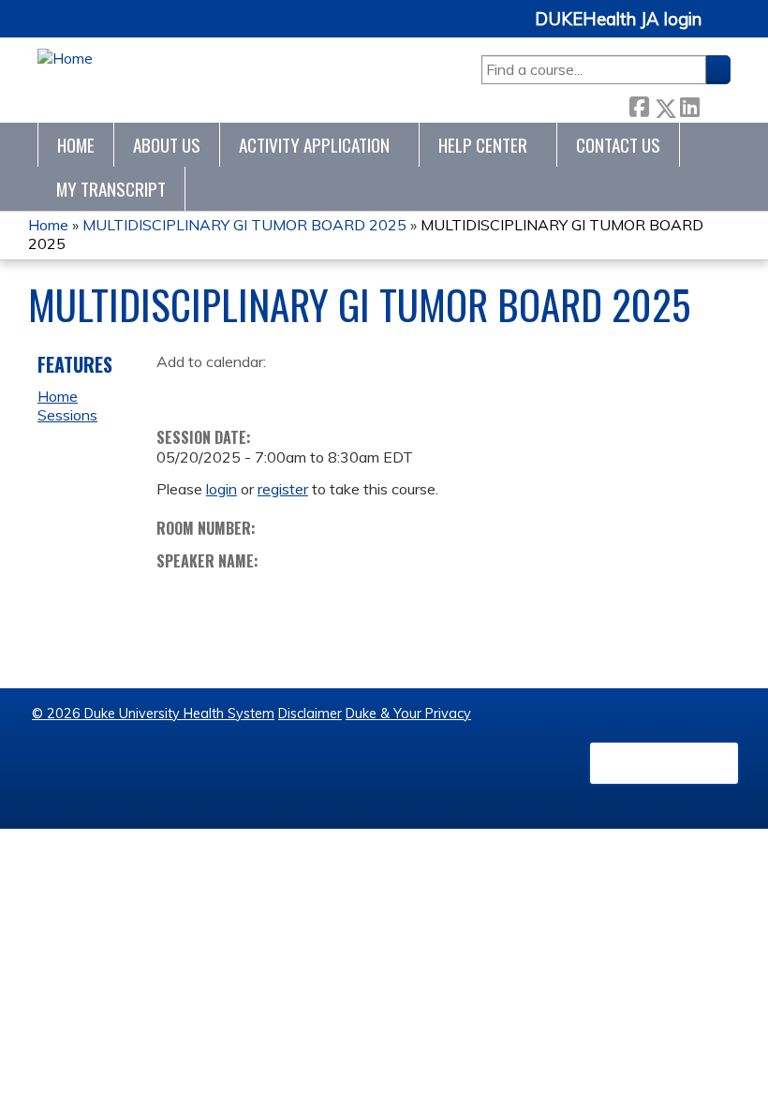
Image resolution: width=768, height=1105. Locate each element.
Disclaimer (310, 713)
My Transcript (111, 188)
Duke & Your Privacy (408, 713)
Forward (714, 103)
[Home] (65, 58)
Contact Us (618, 144)
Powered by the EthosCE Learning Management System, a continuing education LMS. (664, 763)
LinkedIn (689, 103)
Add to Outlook (305, 390)
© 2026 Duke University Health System (153, 713)
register (283, 488)
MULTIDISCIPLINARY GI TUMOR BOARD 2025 (244, 224)
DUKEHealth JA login (618, 19)
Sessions (67, 414)
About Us (166, 144)
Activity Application (314, 144)
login (221, 488)
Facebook (638, 103)
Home (76, 144)
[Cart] (723, 29)
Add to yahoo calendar (218, 390)
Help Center (482, 144)
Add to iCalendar (260, 389)
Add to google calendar (175, 390)
